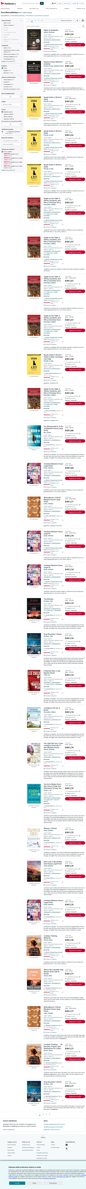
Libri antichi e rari (34, 8)
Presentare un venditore (27, 1150)
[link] (82, 20)
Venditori (66, 8)
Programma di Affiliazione (28, 1147)
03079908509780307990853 (52, 682)
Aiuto (82, 3)
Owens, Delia (48, 976)
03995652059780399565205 (52, 608)
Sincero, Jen (47, 790)
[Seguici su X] (67, 1148)
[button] (28, 20)
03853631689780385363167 (52, 643)
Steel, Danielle (48, 830)
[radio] (2, 70)
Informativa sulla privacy (42, 1152)
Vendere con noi (81, 8)
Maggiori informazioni (7, 61)
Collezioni (19, 8)
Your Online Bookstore (52, 373)
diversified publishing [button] (18, 15)
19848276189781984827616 (52, 983)
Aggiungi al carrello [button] (75, 45)
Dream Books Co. (50, 444)
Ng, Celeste (47, 432)
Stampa (38, 1147)
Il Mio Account (11, 1150)
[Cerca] (42, 3)
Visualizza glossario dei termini (53, 1127)
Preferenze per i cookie (42, 1155)
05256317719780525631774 (52, 719)
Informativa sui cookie (42, 1158)
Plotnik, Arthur (48, 101)
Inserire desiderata (9, 1129)
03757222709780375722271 (52, 109)
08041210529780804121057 (52, 838)
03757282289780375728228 (52, 39)
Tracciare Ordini (11, 1152)
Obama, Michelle (49, 749)
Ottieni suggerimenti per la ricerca (54, 1124)
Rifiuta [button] (34, 1183)
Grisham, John (48, 601)
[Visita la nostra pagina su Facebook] (67, 1145)
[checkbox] (2, 23)
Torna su (43, 1137)
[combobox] (30, 3)
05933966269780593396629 (52, 511)
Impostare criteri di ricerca (52, 1129)
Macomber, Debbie (50, 204)
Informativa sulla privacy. (49, 1178)
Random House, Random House (54, 66)
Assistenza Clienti (55, 1147)
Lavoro (38, 1150)
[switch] (3, 132)
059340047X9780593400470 (52, 475)
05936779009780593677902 (52, 757)
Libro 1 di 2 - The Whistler (54, 610)
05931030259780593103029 (52, 797)
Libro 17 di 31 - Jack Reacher (54, 684)
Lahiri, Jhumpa (48, 503)
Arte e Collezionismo (51, 8)
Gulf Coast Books (51, 410)
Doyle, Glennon (48, 468)
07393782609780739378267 (52, 212)
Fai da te (53, 1144)
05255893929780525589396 (52, 947)
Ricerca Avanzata (5, 8)
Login (60, 3)
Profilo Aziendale (41, 1144)
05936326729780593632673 (52, 440)
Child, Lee (47, 675)
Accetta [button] (17, 1183)
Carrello (9, 1155)
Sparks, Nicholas (49, 32)
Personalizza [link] (53, 1183)
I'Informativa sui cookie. (62, 1176)
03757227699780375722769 (52, 73)
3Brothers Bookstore (52, 988)
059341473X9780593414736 (52, 873)
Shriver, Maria (48, 940)
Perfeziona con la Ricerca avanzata (38, 15)
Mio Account (67, 3)
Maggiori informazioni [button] (7, 170)
